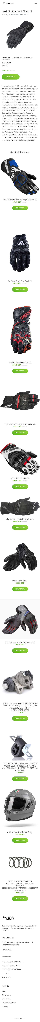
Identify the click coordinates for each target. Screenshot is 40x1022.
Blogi (3, 991)
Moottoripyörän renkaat (11, 965)
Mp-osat (5, 973)
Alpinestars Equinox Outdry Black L (20, 519)
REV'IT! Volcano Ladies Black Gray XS (20, 642)
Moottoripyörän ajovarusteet (22, 57)
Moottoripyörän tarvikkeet (11, 969)
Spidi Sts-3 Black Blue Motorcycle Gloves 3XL (20, 200)
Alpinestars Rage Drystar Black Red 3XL (20, 424)
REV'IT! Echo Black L (20, 581)
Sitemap (5, 1007)
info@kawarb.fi (7, 949)
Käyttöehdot (6, 999)
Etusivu (4, 15)
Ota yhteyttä (6, 995)
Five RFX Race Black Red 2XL (20, 363)
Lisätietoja (10, 77)
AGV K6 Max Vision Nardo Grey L (20, 832)
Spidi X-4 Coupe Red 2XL (20, 478)
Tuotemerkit (6, 977)
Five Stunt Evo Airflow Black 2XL (20, 281)
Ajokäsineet (6, 60)
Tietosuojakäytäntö (9, 1003)
